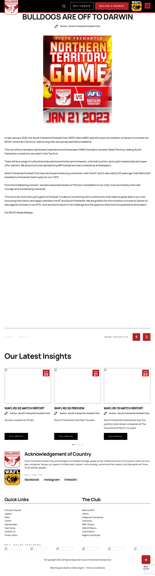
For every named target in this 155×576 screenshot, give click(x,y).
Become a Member (112, 6)
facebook (32, 479)
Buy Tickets (82, 6)
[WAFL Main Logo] (136, 6)
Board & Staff (88, 510)
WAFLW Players (89, 528)
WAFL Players (88, 524)
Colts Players (88, 531)
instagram (52, 479)
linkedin (70, 479)
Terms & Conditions (95, 567)
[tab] (73, 444)
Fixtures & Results (13, 510)
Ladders (8, 513)
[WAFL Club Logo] (11, 7)
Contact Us (10, 531)
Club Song (86, 520)
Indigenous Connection (92, 517)
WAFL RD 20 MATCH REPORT (24, 408)
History (85, 513)
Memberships (11, 524)
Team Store (10, 528)
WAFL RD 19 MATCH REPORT (123, 408)
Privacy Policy (11, 535)
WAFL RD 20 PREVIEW (69, 408)
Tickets (8, 520)
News (7, 517)
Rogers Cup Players (91, 535)
